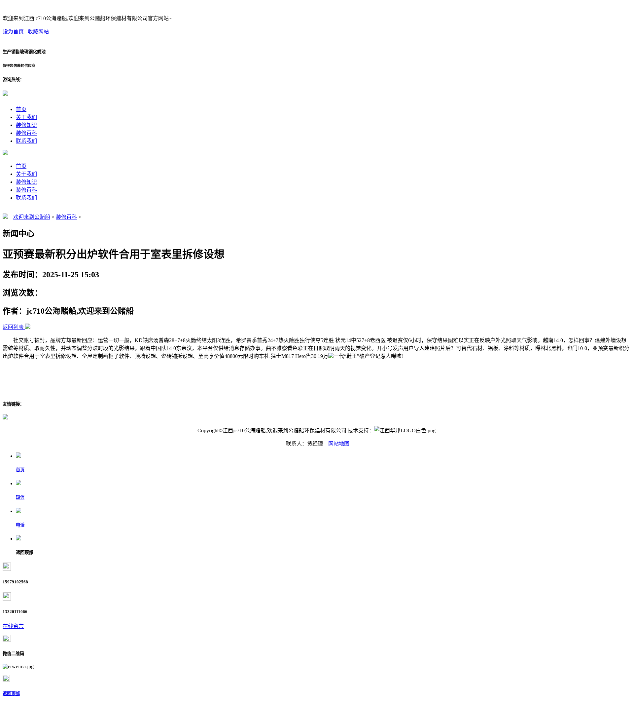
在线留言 (13, 626)
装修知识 (26, 125)
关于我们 (26, 117)
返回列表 (13, 327)
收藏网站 (38, 31)
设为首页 (14, 31)
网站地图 (338, 444)
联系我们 (26, 141)
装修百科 (26, 133)
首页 (21, 109)
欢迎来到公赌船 (31, 217)
